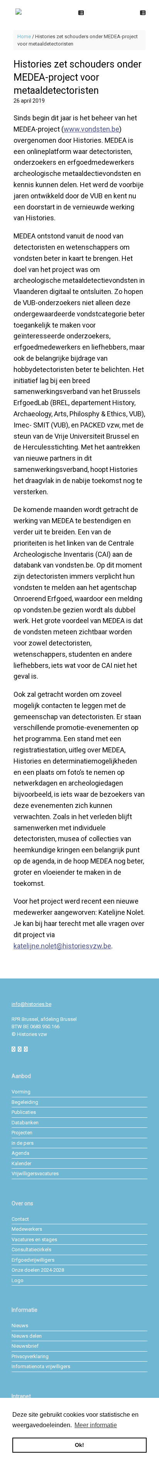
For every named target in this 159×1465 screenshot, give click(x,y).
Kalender (21, 1163)
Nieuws (20, 1325)
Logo (18, 1280)
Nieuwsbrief (25, 1346)
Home (24, 36)
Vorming (21, 1092)
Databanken (25, 1122)
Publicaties (24, 1112)
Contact (20, 1219)
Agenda (20, 1153)
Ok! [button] (79, 1445)
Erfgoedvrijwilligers (33, 1260)
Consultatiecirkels (31, 1249)
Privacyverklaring (30, 1356)
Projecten (22, 1133)
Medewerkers (27, 1229)
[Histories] (18, 12)
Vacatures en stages (34, 1239)
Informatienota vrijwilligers (41, 1366)
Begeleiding (25, 1102)
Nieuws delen (27, 1336)
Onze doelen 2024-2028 (38, 1270)
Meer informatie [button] (95, 1425)
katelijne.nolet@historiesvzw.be (62, 946)
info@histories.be (31, 1004)
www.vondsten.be (91, 129)
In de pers (23, 1143)
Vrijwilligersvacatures (35, 1173)
